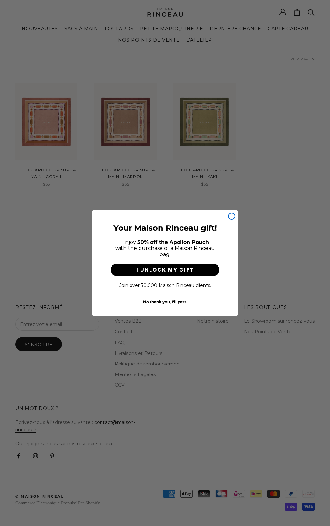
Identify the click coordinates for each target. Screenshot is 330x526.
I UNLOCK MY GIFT (165, 269)
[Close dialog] (231, 216)
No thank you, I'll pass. (165, 302)
